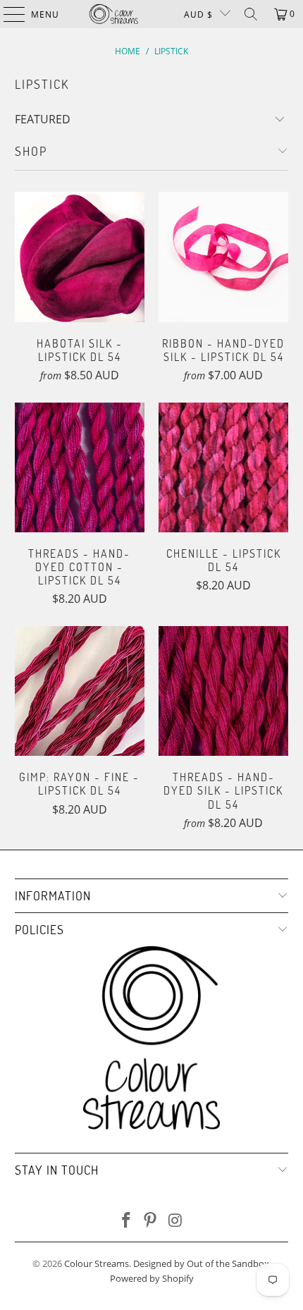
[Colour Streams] (114, 14)
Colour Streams (96, 1263)
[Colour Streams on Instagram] (175, 1221)
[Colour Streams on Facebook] (126, 1221)
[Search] (250, 14)
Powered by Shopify (152, 1278)
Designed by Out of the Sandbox (201, 1263)
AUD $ (198, 14)
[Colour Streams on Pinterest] (150, 1221)
